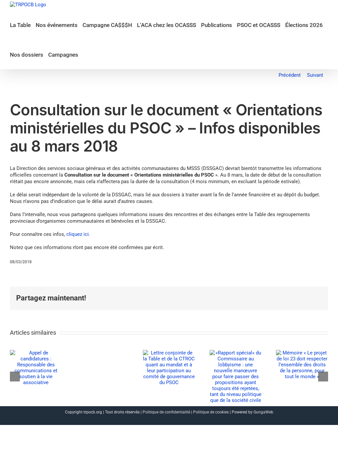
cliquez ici (77, 234)
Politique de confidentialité (166, 412)
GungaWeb (263, 412)
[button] (85, 54)
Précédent (290, 75)
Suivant (315, 75)
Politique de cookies (211, 412)
